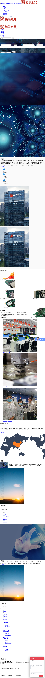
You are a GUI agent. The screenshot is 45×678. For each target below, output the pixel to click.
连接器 (6, 642)
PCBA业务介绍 (8, 633)
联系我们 (5, 14)
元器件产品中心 (6, 10)
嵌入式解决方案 (8, 643)
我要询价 (5, 646)
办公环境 (7, 352)
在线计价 (5, 8)
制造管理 (10, 386)
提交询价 (5, 13)
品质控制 (7, 421)
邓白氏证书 (7, 626)
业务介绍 (5, 11)
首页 (4, 6)
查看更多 (2, 432)
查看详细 (2, 166)
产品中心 (5, 638)
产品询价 (7, 649)
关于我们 (7, 625)
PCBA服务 (6, 631)
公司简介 (5, 7)
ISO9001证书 (7, 627)
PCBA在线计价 (39, 45)
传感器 (6, 640)
